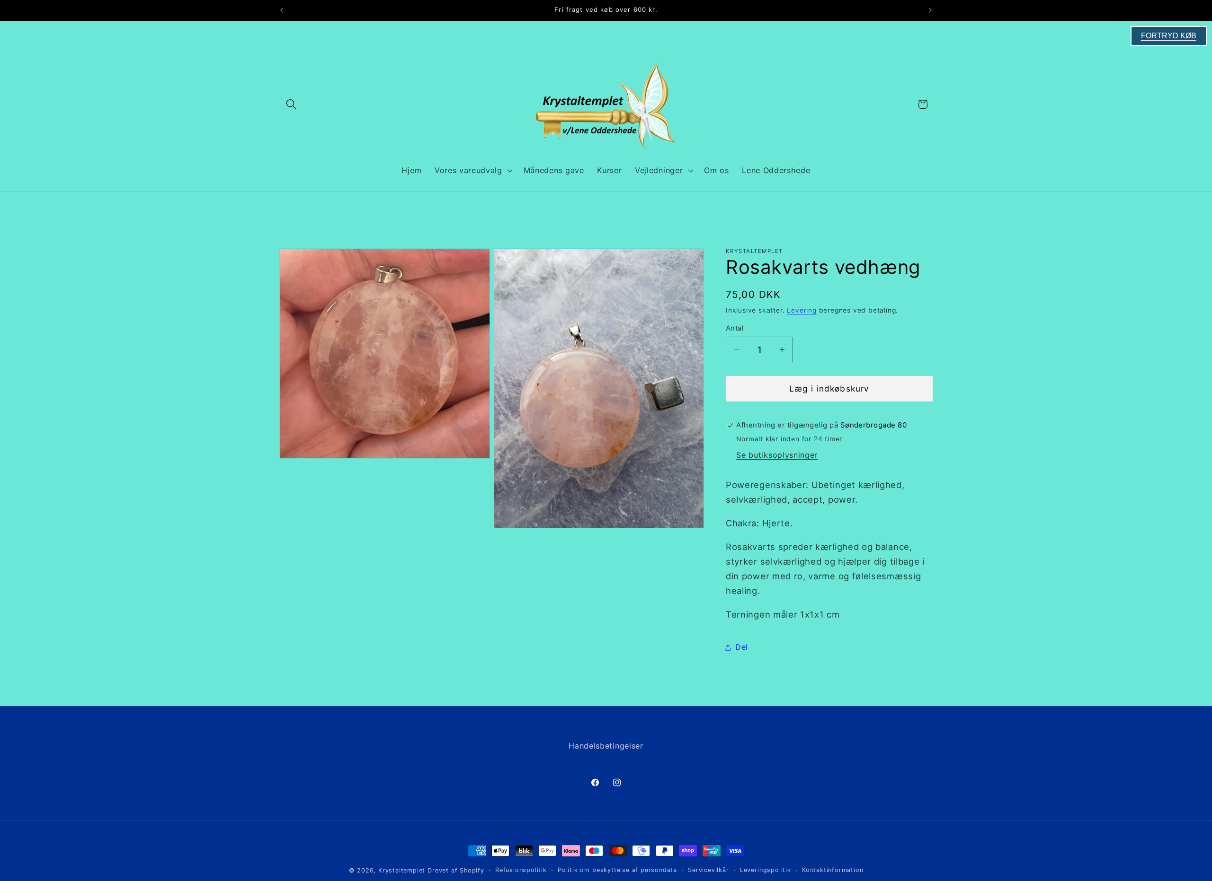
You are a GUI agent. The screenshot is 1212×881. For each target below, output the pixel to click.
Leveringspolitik (765, 869)
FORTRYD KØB (1168, 36)
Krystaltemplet (401, 870)
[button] (291, 104)
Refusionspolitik (521, 869)
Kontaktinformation (833, 869)
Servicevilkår (708, 869)
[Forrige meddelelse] (281, 10)
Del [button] (741, 647)
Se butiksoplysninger (777, 455)
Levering (801, 310)
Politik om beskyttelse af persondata (617, 869)
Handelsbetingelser (606, 745)
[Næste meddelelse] (930, 10)
